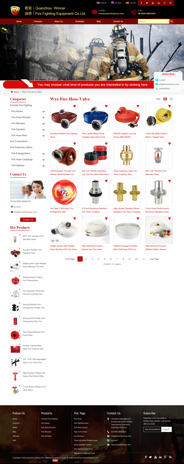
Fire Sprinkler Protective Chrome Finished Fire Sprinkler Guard (34, 292)
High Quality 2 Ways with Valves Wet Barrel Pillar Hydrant (34, 374)
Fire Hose (78, 419)
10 (136, 259)
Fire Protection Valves (21, 147)
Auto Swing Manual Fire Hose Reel (33, 333)
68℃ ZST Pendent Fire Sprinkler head (33, 237)
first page (69, 259)
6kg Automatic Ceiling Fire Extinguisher (32, 278)
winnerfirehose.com (90, 458)
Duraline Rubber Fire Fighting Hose (32, 251)
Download (79, 21)
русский (118, 3)
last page (154, 259)
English (103, 3)
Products (38, 21)
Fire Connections (19, 141)
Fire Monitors (18, 123)
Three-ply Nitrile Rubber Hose (85, 440)
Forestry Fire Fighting (21, 105)
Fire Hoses (17, 111)
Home (19, 21)
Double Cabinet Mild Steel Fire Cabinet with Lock (33, 347)
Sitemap (16, 436)
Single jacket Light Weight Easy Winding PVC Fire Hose (34, 265)
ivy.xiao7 (17, 206)
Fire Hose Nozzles (21, 117)
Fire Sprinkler (18, 129)
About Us (59, 21)
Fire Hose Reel (19, 135)
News (15, 427)
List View (171, 99)
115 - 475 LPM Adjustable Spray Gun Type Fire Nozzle (34, 360)
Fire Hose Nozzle (81, 427)
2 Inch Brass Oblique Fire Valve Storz (34, 388)
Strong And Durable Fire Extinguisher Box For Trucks (34, 319)
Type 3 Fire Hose (80, 432)
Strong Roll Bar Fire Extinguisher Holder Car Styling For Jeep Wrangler (33, 306)
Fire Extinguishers (21, 153)
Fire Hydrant (18, 165)
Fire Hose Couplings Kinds (84, 453)
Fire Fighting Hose (81, 423)
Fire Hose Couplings (22, 159)
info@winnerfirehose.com (111, 13)
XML (14, 440)
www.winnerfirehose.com (121, 445)
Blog (99, 21)
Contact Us (118, 21)
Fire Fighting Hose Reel (83, 449)
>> (143, 259)
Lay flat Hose (79, 436)
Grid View (165, 99)
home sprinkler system (83, 445)
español (133, 3)
